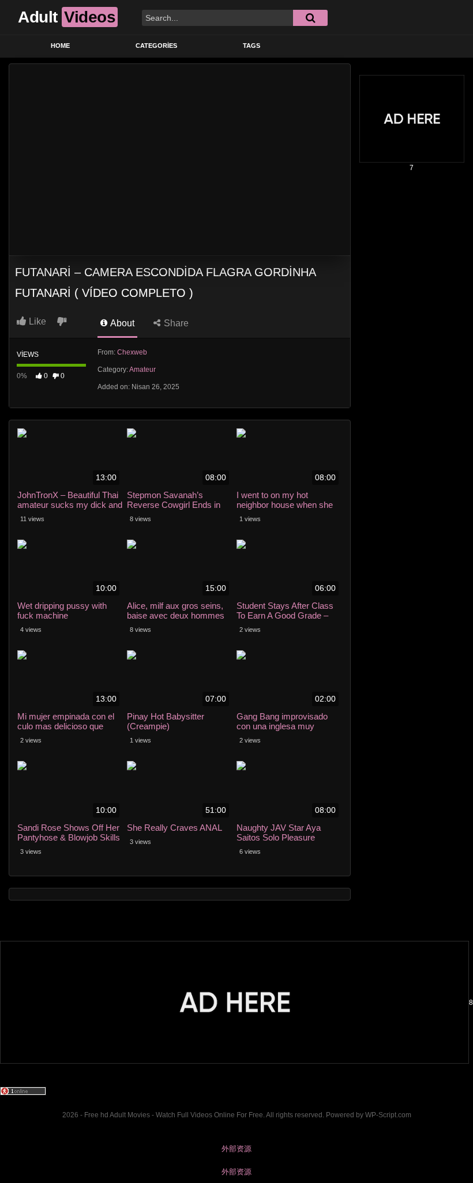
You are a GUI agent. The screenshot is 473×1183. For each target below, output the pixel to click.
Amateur (142, 370)
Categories (156, 45)
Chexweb (132, 352)
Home (60, 45)
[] (310, 18)
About (121, 323)
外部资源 (236, 1148)
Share (175, 323)
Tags (251, 45)
